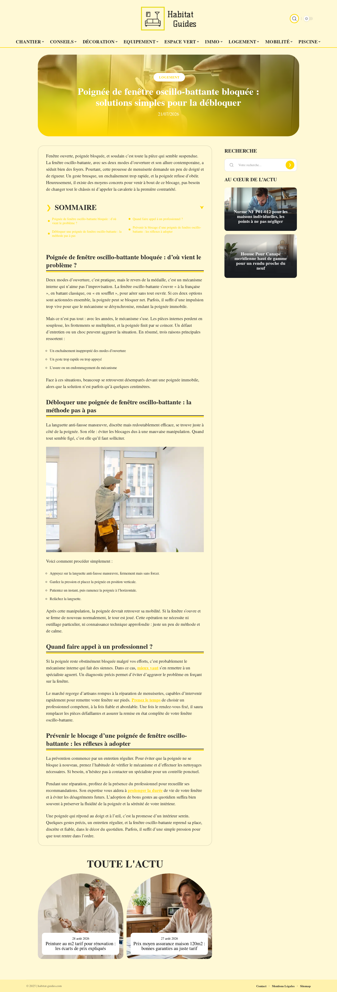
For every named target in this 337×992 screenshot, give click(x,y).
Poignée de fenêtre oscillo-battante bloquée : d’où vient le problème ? (84, 221)
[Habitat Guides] (168, 18)
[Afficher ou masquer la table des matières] (150, 207)
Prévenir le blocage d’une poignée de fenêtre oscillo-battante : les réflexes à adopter (167, 229)
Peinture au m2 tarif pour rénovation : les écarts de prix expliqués (81, 945)
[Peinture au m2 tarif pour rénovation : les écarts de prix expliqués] (80, 916)
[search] (294, 18)
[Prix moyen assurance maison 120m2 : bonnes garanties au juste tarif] (169, 916)
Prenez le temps (146, 700)
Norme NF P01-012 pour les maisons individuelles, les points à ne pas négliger (260, 216)
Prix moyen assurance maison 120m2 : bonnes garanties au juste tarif (169, 945)
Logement (169, 77)
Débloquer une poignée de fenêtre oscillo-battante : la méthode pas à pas (87, 233)
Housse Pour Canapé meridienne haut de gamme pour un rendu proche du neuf (261, 261)
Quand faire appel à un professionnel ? (158, 219)
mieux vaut (147, 668)
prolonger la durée (145, 790)
